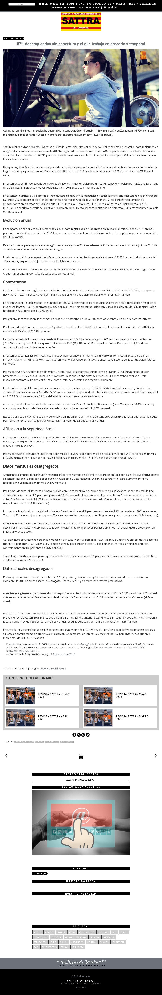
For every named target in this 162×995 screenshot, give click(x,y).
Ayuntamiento (86, 932)
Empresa (49, 742)
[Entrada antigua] (156, 756)
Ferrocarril (40, 942)
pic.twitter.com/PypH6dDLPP (23, 651)
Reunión (104, 942)
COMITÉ (72, 4)
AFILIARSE (85, 7)
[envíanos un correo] (116, 7)
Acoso (37, 932)
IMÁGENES (71, 7)
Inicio (44, 4)
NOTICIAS (86, 4)
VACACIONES (148, 4)
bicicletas (103, 932)
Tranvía (65, 947)
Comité (124, 932)
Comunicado (28, 742)
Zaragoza (78, 947)
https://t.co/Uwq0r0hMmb (130, 647)
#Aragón (85, 644)
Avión (72, 932)
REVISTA (133, 4)
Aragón (18, 742)
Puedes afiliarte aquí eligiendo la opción (81, 965)
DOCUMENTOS (103, 4)
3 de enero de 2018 (64, 654)
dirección (81, 937)
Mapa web (81, 987)
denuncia (39, 742)
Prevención (77, 942)
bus (114, 932)
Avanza (61, 932)
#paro (13, 644)
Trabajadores (66, 742)
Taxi (36, 947)
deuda (68, 937)
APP (96, 7)
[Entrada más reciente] (5, 756)
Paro (56, 742)
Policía (63, 942)
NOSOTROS (58, 4)
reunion (91, 942)
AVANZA (57, 7)
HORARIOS (120, 4)
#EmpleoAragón (103, 647)
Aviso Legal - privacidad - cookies (81, 983)
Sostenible (118, 942)
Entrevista (109, 937)
